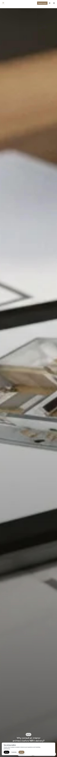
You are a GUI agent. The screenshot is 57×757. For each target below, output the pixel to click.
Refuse (6, 752)
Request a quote (42, 3)
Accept (21, 752)
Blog (28, 734)
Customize (13, 752)
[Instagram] (49, 3)
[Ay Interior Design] (3, 3)
